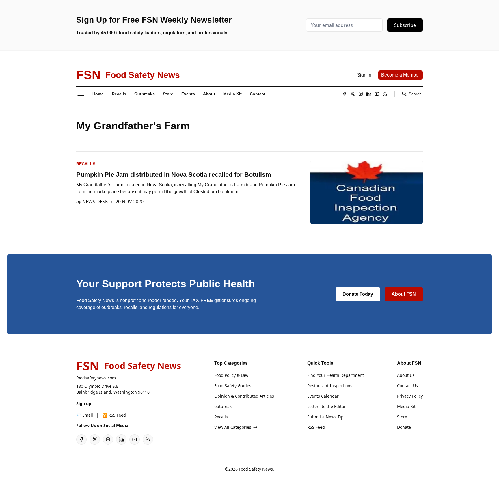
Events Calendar (323, 396)
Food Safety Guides (232, 385)
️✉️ (84, 415)
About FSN (404, 294)
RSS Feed (316, 427)
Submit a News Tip (325, 417)
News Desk (95, 201)
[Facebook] (344, 93)
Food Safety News (256, 469)
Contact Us (407, 385)
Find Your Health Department (335, 375)
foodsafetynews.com (96, 378)
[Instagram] (360, 93)
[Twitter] (352, 93)
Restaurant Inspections (329, 385)
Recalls (85, 163)
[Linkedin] (368, 93)
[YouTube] (376, 93)
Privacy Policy (410, 396)
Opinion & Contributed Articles (244, 396)
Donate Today (357, 294)
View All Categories (232, 427)
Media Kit (406, 406)
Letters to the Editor (326, 406)
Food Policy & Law (231, 375)
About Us (406, 375)
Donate (404, 427)
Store (402, 417)
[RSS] (385, 93)
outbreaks (224, 406)
